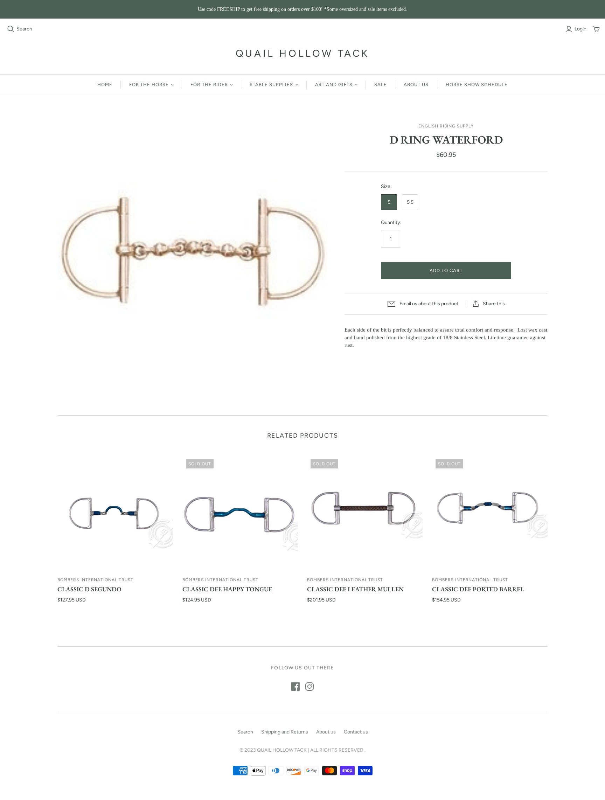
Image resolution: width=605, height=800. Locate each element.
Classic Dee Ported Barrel (478, 589)
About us (416, 84)
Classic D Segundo (89, 589)
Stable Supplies (271, 84)
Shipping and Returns (284, 732)
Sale (380, 84)
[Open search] (10, 29)
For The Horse (149, 84)
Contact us (356, 732)
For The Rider (209, 84)
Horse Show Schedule (477, 84)
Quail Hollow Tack (302, 53)
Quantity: (391, 222)
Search (24, 29)
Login (580, 29)
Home (104, 84)
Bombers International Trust (95, 579)
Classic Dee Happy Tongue (227, 589)
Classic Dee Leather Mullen (355, 589)
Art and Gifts (334, 84)
